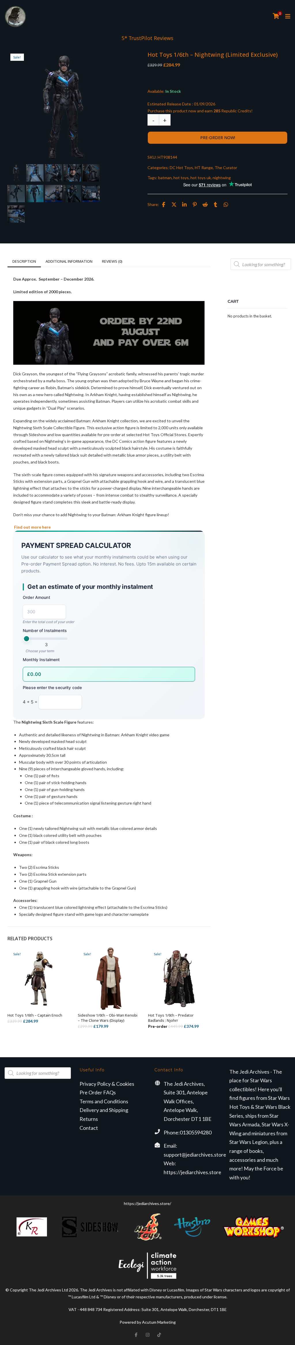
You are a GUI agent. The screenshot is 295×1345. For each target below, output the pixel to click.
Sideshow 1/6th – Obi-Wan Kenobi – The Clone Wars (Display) (107, 1018)
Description (24, 261)
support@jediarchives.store (195, 1154)
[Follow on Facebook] (136, 1334)
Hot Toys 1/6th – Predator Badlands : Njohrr (171, 1018)
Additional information (69, 261)
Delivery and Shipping (104, 1110)
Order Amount (36, 597)
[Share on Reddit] (205, 204)
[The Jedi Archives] (15, 16)
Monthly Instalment (41, 659)
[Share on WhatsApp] (225, 204)
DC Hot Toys (181, 167)
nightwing (222, 177)
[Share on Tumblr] (215, 204)
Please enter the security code (52, 687)
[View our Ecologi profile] (147, 1266)
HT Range (204, 167)
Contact (89, 1128)
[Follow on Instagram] (147, 1334)
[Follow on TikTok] (159, 1334)
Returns (89, 1119)
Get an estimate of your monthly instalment (90, 586)
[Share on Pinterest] (194, 204)
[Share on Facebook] (163, 204)
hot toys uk (200, 177)
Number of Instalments (45, 630)
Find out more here (32, 527)
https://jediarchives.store (192, 1172)
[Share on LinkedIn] (184, 204)
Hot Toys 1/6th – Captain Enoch (34, 1015)
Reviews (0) (112, 261)
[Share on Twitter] (174, 204)
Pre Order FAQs (98, 1092)
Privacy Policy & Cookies (107, 1084)
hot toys (181, 177)
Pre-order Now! (217, 137)
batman (165, 177)
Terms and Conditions (104, 1101)
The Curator (226, 167)
